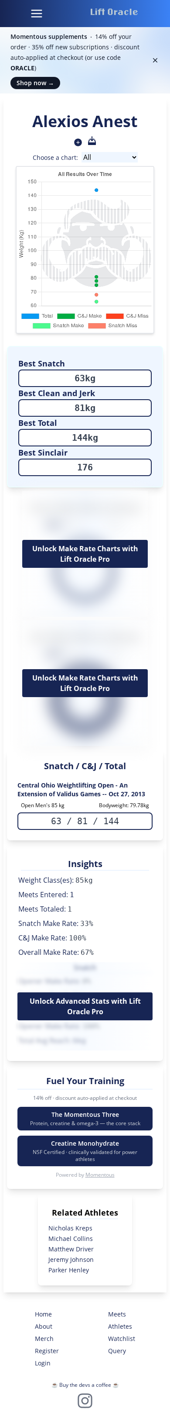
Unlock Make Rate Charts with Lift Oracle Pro (85, 554)
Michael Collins (70, 1238)
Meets (117, 1314)
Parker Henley (68, 1270)
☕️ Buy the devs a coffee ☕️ (85, 1385)
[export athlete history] (92, 140)
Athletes (120, 1326)
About (43, 1326)
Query (117, 1351)
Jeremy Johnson (71, 1259)
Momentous (100, 1174)
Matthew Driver (71, 1249)
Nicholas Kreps (70, 1228)
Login (43, 1363)
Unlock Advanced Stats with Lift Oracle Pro (85, 1006)
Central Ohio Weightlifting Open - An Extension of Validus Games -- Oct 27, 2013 (81, 789)
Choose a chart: (55, 157)
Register (47, 1351)
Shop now (35, 83)
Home (43, 1314)
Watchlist (121, 1338)
